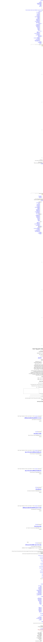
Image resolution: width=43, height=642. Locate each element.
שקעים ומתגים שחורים (37, 228)
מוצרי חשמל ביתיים (37, 40)
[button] (40, 629)
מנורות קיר (38, 14)
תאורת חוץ (40, 23)
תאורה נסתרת (38, 209)
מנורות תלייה (38, 12)
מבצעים (40, 41)
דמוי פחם (38, 224)
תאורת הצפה (38, 26)
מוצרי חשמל (39, 36)
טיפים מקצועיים (41, 572)
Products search (41, 44)
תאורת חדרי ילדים (37, 21)
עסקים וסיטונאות (39, 3)
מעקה (39, 30)
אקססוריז (38, 18)
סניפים (40, 5)
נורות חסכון (38, 32)
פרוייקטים (42, 569)
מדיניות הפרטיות (41, 558)
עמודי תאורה (38, 24)
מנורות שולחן (38, 20)
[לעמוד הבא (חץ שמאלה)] (41, 628)
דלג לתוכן (42, 0)
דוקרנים (39, 28)
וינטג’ (39, 203)
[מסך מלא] (41, 627)
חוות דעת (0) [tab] (39, 358)
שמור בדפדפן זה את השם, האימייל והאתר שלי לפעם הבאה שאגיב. (33, 398)
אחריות (42, 561)
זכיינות (40, 4)
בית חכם (38, 37)
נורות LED (38, 31)
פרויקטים (40, 2)
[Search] (42, 45)
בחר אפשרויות (36, 450)
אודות (40, 1)
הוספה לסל (36, 431)
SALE (42, 621)
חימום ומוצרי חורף (37, 231)
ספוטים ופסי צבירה (37, 16)
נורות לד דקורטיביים (37, 33)
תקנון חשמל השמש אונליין (40, 555)
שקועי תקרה (38, 15)
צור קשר (40, 6)
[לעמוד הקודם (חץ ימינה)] (42, 628)
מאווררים (38, 38)
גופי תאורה (40, 11)
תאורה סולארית (38, 215)
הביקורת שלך (41, 393)
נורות (42, 605)
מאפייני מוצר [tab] (39, 357)
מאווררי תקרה (38, 22)
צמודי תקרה (38, 13)
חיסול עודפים (39, 42)
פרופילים (38, 17)
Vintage (40, 43)
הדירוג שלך (41, 387)
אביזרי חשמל (39, 35)
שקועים (39, 29)
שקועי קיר (38, 206)
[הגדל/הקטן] (42, 627)
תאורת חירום (38, 212)
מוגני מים (38, 218)
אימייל (42, 396)
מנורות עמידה (38, 19)
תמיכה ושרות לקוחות (41, 566)
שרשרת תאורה (38, 225)
